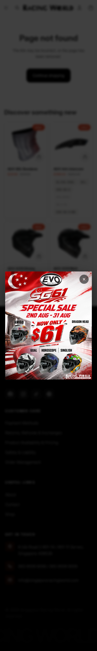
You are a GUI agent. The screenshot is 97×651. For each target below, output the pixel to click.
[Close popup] (84, 279)
